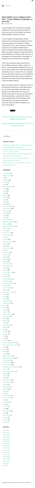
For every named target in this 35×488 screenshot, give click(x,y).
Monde (4, 323)
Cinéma (5, 202)
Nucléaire (5, 334)
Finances (5, 274)
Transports (5, 402)
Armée (4, 188)
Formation (5, 276)
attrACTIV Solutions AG (25, 482)
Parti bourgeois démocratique (10, 345)
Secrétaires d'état (7, 382)
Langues (5, 309)
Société (5, 391)
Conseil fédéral (7, 208)
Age (4, 177)
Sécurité (5, 384)
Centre (4, 199)
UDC (4, 408)
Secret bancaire (7, 380)
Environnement (7, 248)
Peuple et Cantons (7, 356)
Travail (4, 404)
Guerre (5, 294)
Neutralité (5, 331)
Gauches (5, 290)
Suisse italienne (7, 395)
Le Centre (5, 312)
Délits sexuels (6, 219)
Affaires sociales (7, 175)
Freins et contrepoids (8, 283)
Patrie (4, 349)
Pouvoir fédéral (7, 362)
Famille (5, 268)
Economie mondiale (8, 241)
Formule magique (7, 279)
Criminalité (5, 213)
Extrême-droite (6, 265)
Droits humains (7, 232)
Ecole (4, 237)
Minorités (5, 320)
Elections (5, 243)
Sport (4, 393)
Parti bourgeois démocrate (10, 342)
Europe (5, 261)
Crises (4, 215)
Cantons (5, 197)
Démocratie (6, 224)
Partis (4, 347)
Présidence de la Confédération (11, 367)
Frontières (5, 285)
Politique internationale (9, 358)
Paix (4, 338)
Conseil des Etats (7, 206)
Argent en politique (8, 186)
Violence (5, 422)
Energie (5, 246)
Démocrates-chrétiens (8, 221)
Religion (5, 373)
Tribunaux (5, 406)
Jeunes (5, 305)
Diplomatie (5, 228)
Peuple (4, 353)
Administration (6, 173)
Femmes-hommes (7, 272)
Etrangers (5, 259)
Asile (4, 193)
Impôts (4, 298)
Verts (4, 413)
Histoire (5, 296)
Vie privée (5, 419)
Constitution (6, 210)
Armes (4, 191)
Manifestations (6, 316)
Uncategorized (6, 411)
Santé (4, 378)
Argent (4, 184)
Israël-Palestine (7, 303)
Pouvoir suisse (6, 364)
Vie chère (5, 417)
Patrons (5, 351)
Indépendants (6, 301)
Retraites (5, 375)
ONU (4, 336)
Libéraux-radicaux (7, 314)
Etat (4, 250)
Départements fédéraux (9, 226)
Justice (4, 307)
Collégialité (5, 204)
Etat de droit (6, 252)
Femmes (5, 270)
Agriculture (5, 180)
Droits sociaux (6, 235)
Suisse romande (7, 397)
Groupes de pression (8, 292)
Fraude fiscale (6, 281)
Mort (4, 329)
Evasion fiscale (6, 263)
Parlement (5, 340)
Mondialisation (6, 325)
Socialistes (5, 389)
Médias (5, 318)
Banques (5, 195)
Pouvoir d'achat (7, 360)
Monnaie (5, 327)
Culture (5, 217)
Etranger (5, 257)
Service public (6, 386)
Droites (5, 230)
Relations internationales (9, 371)
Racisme (5, 369)
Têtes (4, 400)
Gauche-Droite (6, 287)
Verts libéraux (6, 415)
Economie (5, 239)
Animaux (5, 182)
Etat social (5, 254)
